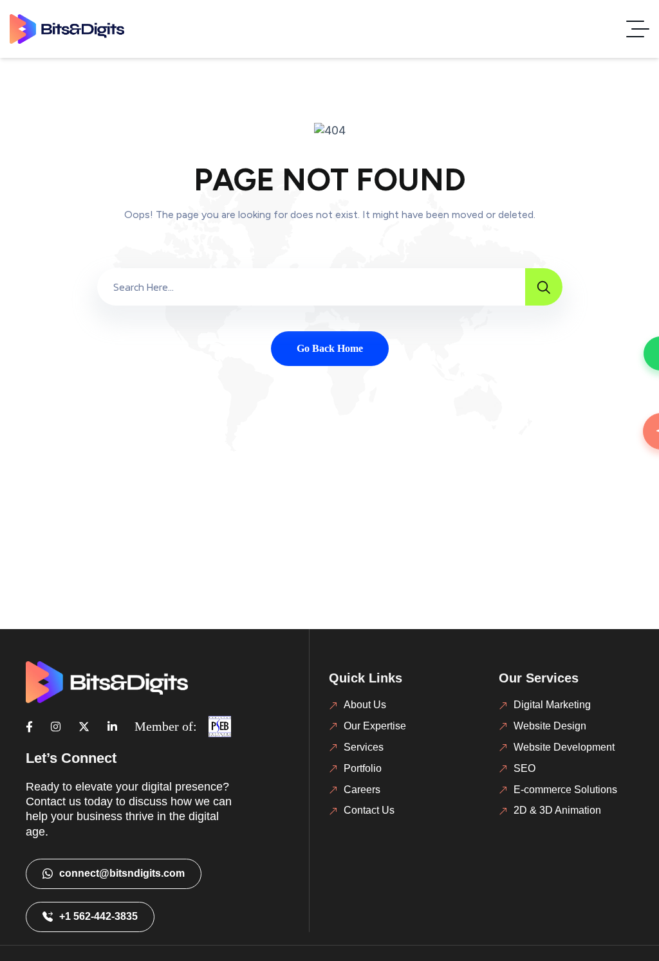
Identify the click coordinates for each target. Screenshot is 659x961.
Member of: (166, 726)
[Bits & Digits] (67, 29)
